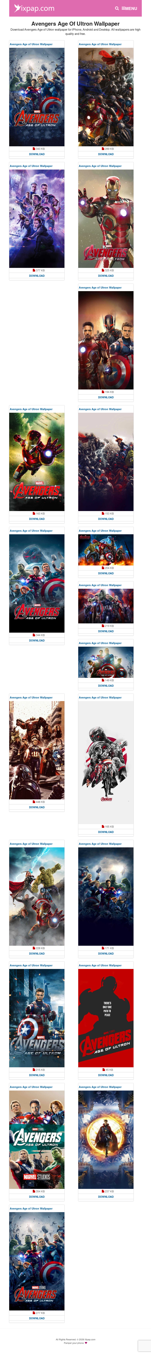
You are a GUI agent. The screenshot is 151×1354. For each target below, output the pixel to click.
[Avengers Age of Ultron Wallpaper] (36, 97)
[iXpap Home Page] (34, 8)
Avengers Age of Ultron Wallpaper (31, 44)
